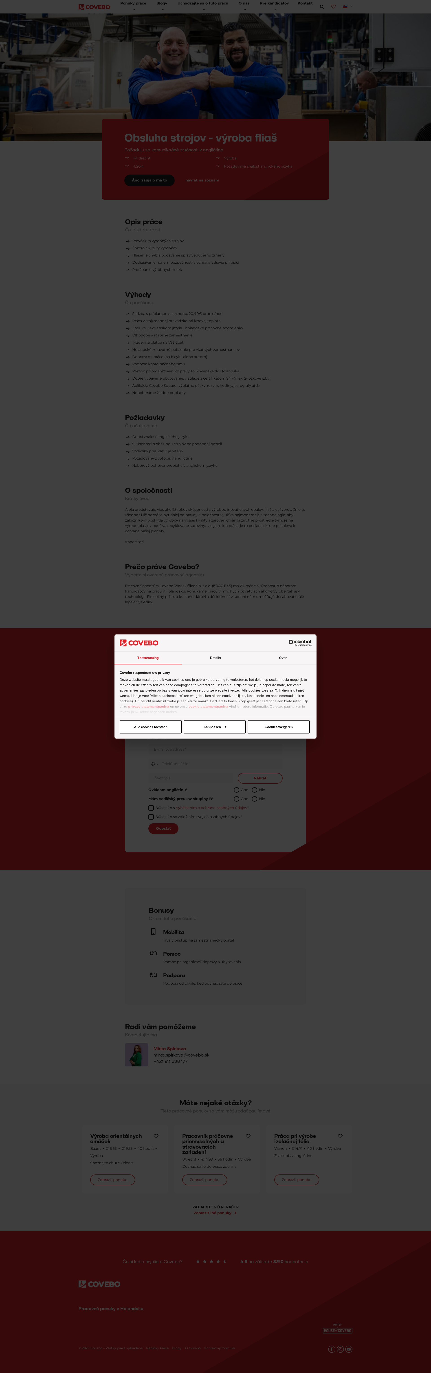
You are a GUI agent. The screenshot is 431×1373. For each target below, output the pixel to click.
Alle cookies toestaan (150, 727)
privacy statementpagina (148, 706)
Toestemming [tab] (148, 658)
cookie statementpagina (208, 706)
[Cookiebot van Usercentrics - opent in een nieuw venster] (292, 643)
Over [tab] (283, 658)
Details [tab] (215, 658)
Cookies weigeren (279, 727)
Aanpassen (212, 727)
